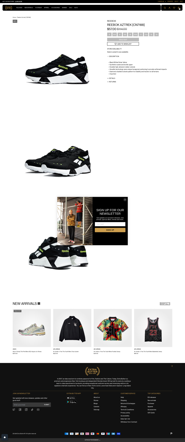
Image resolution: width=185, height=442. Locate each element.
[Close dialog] (125, 199)
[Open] (4, 437)
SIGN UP (110, 230)
